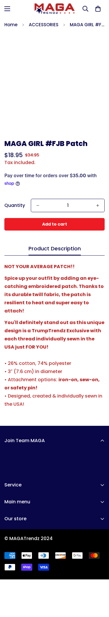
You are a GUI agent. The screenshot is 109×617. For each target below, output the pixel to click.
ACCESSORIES (43, 25)
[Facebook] (6, 531)
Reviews (13, 582)
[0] (98, 8)
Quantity (14, 205)
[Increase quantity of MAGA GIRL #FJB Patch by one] (97, 205)
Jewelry (13, 572)
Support (14, 602)
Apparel (13, 542)
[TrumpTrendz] (54, 8)
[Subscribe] (98, 467)
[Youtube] (18, 531)
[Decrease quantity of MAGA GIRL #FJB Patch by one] (37, 205)
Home (10, 25)
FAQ (9, 592)
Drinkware (16, 552)
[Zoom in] (92, 121)
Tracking (14, 612)
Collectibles (18, 562)
